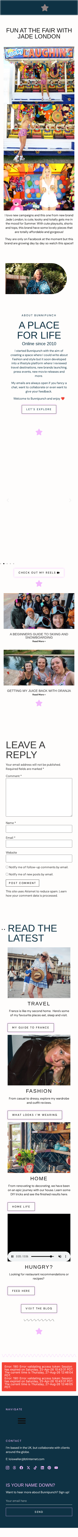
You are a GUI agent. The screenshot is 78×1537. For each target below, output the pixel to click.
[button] (45, 8)
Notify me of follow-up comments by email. (38, 867)
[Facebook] (21, 1467)
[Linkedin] (42, 1467)
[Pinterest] (49, 1467)
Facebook (34, 239)
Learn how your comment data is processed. (36, 893)
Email (10, 837)
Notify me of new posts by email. (31, 874)
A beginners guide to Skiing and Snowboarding (39, 635)
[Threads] (14, 1467)
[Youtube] (56, 1467)
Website (11, 852)
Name (11, 823)
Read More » (39, 641)
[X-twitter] (28, 1467)
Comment (14, 776)
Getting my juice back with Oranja (39, 691)
